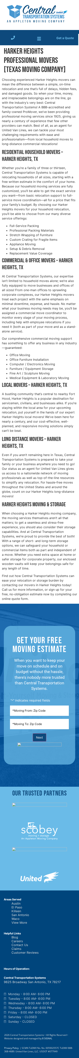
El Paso (17, 907)
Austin (16, 903)
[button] (39, 39)
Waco (16, 919)
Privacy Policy (11, 1048)
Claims (16, 949)
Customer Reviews (25, 952)
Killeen (16, 911)
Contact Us (20, 945)
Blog (15, 937)
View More (19, 922)
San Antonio (20, 915)
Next (39, 737)
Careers (17, 941)
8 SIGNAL (47, 1038)
